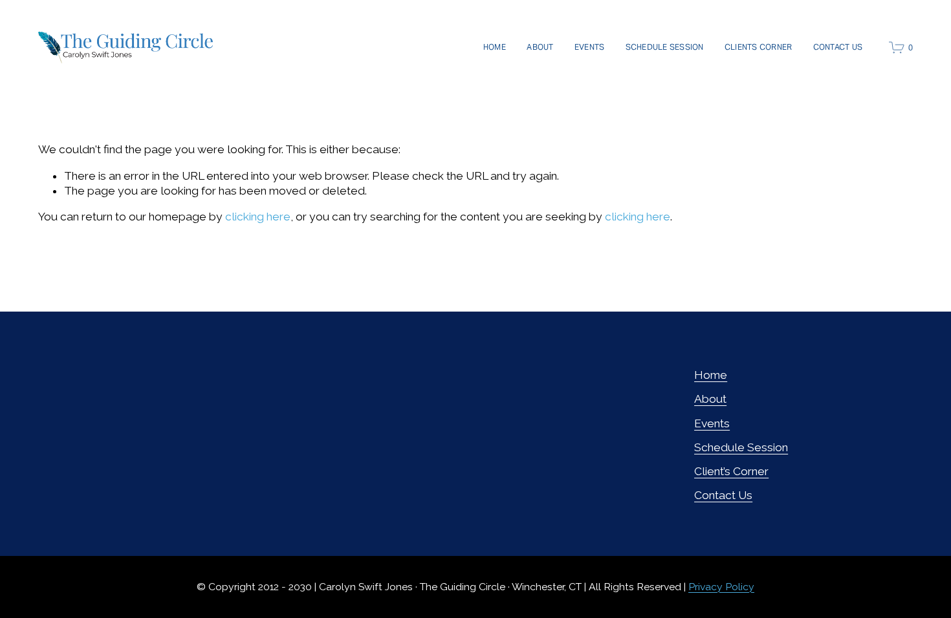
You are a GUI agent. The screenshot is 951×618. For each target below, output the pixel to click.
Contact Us (837, 47)
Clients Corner (758, 47)
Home (494, 47)
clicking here (257, 216)
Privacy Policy (721, 587)
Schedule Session (665, 47)
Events (589, 47)
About (540, 47)
